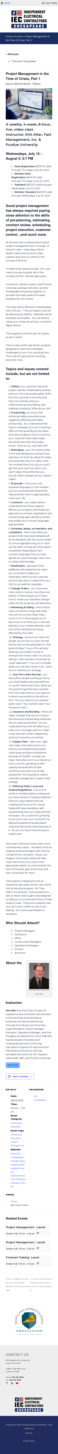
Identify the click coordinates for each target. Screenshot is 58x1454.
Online (14, 1201)
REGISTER (13, 1065)
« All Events (12, 54)
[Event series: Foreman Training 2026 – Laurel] (38, 1263)
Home (9, 36)
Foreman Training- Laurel (22, 1257)
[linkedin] (13, 1383)
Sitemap (28, 1433)
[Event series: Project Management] (38, 1233)
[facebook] (8, 1383)
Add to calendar (20, 1076)
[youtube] (18, 1383)
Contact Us (17, 1355)
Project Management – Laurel (25, 1227)
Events (19, 36)
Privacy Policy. (29, 1441)
